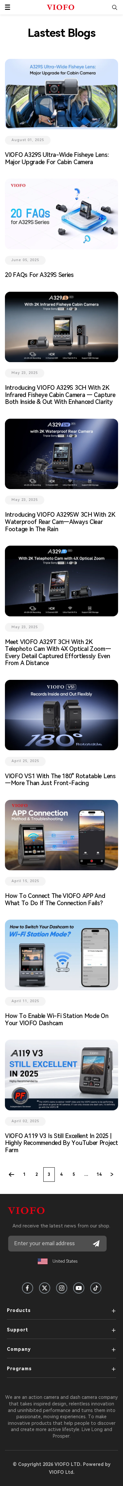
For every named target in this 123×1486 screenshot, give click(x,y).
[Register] (96, 1244)
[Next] (112, 1174)
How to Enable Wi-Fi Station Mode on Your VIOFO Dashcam (57, 1019)
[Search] (114, 7)
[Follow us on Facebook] (27, 1288)
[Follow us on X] (44, 1288)
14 (99, 1174)
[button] (7, 7)
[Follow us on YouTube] (78, 1288)
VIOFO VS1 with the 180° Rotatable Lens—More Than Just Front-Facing (60, 780)
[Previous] (11, 1174)
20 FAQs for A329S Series (39, 274)
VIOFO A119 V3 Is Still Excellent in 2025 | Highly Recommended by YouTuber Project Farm (61, 1142)
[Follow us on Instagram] (61, 1288)
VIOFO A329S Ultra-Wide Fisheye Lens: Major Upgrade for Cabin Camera (57, 158)
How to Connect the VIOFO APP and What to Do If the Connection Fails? (55, 899)
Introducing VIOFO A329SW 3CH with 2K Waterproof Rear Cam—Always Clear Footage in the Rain (60, 521)
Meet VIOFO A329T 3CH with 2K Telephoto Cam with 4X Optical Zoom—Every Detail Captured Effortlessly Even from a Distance (58, 652)
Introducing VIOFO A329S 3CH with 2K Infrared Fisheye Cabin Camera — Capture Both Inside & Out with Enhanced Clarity (60, 394)
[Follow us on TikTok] (95, 1288)
